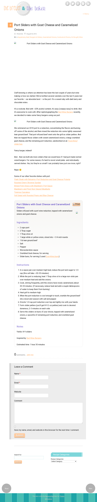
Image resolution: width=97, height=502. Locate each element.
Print (77, 204)
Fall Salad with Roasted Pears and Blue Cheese (33, 195)
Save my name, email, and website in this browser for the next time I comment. (46, 430)
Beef (27, 37)
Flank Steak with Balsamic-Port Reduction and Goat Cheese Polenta (42, 179)
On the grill (74, 37)
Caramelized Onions (49, 37)
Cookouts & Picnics (64, 37)
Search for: (18, 455)
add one (30, 355)
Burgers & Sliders (36, 37)
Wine (81, 37)
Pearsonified (49, 496)
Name (17, 374)
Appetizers (22, 37)
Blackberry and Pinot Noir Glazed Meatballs (32, 189)
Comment (18, 401)
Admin (48, 499)
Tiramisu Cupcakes (22, 192)
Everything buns (52, 256)
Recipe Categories (57, 459)
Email (17, 383)
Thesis (62, 496)
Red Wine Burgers (65, 112)
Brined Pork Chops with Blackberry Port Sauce (33, 186)
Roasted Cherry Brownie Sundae (27, 183)
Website (17, 392)
